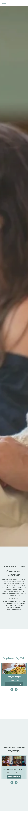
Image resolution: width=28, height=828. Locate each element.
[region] (14, 677)
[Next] (16, 689)
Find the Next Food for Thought (14, 684)
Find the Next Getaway (14, 776)
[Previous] (12, 689)
